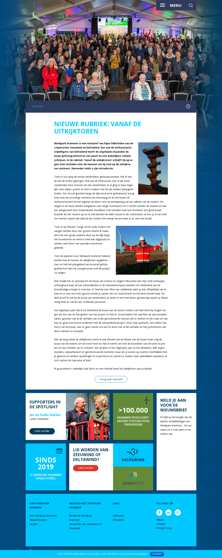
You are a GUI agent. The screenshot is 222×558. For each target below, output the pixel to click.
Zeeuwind (118, 519)
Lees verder (42, 431)
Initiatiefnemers (38, 519)
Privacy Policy (164, 528)
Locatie (33, 524)
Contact (160, 523)
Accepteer (157, 554)
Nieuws (160, 519)
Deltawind (118, 515)
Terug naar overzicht (111, 379)
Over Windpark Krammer (43, 515)
